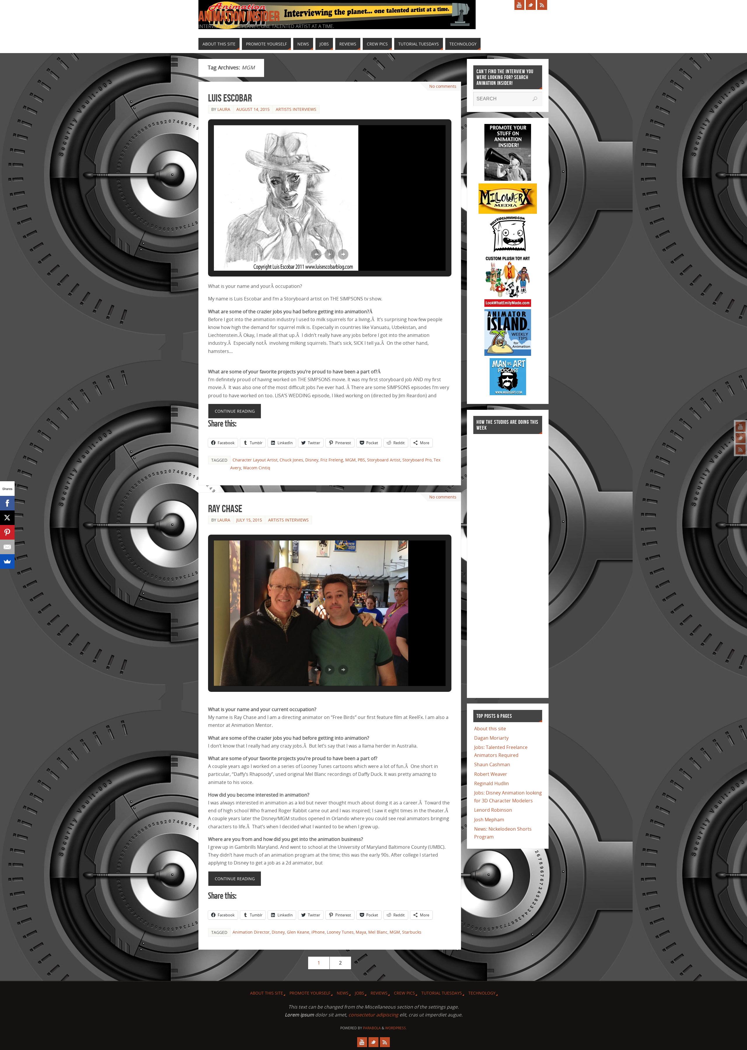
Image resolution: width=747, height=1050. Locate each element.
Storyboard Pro (417, 460)
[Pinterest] (7, 532)
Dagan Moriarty (491, 738)
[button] (316, 254)
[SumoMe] (7, 561)
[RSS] (741, 449)
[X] (7, 517)
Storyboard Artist (383, 460)
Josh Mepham (489, 819)
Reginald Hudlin (491, 783)
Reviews (379, 993)
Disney (311, 460)
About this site (490, 728)
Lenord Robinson (493, 810)
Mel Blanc (378, 932)
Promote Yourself (309, 993)
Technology (481, 993)
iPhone (318, 932)
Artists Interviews (296, 109)
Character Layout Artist (255, 460)
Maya (361, 932)
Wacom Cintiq (256, 467)
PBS (361, 460)
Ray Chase (225, 508)
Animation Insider (239, 16)
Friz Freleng (331, 460)
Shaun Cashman (492, 764)
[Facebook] (7, 503)
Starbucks (411, 932)
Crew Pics (404, 993)
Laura (223, 109)
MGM (350, 460)
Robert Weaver (490, 774)
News (342, 993)
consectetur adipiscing (373, 1015)
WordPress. (396, 1028)
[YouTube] (741, 427)
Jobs (359, 993)
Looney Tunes (340, 932)
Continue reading (235, 411)
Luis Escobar (230, 98)
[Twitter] (741, 438)
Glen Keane (298, 932)
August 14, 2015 (253, 109)
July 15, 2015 (249, 520)
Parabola (372, 1028)
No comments (442, 86)
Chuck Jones (291, 460)
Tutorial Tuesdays (441, 993)
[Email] (7, 547)
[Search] (535, 99)
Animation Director (251, 932)
